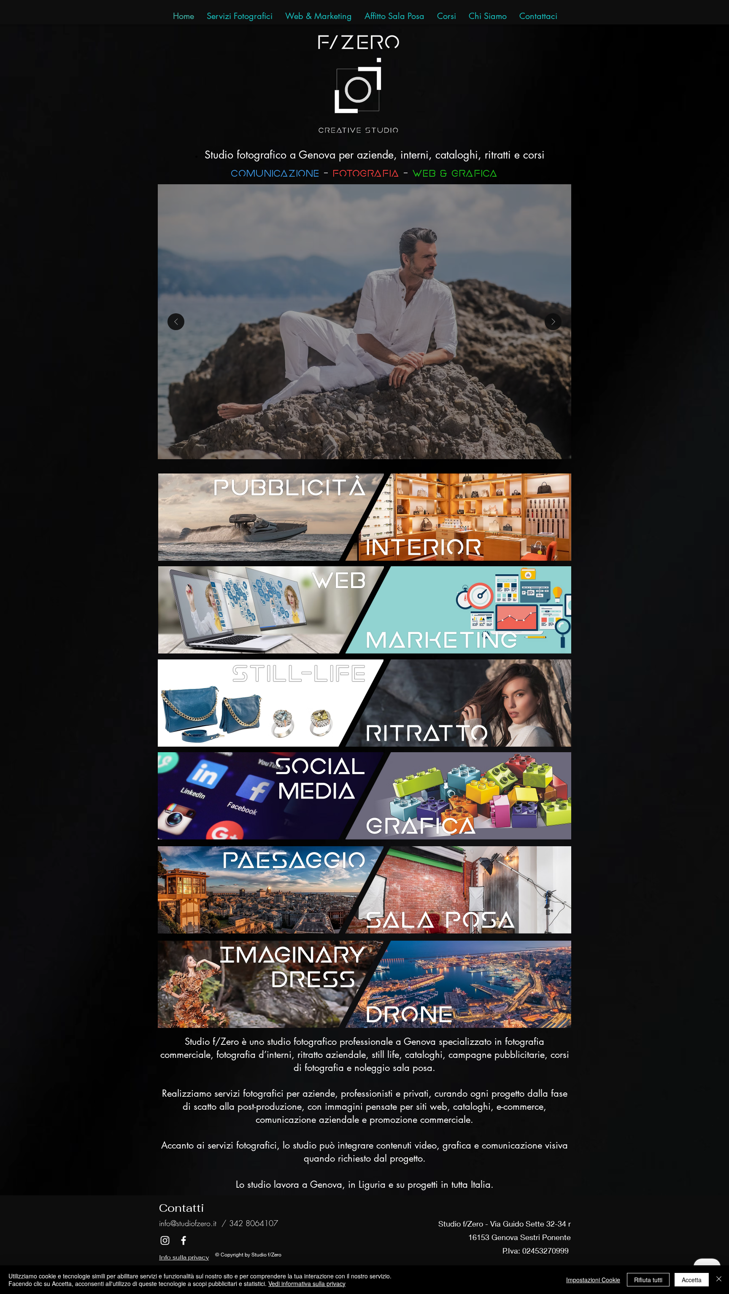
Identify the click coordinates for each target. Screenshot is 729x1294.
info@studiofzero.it (187, 1223)
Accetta (692, 1279)
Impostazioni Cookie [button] (593, 1279)
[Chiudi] (719, 1279)
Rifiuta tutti (648, 1279)
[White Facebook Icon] (183, 1240)
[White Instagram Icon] (165, 1240)
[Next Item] (553, 321)
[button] (538, 16)
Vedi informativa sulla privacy (307, 1283)
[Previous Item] (175, 321)
